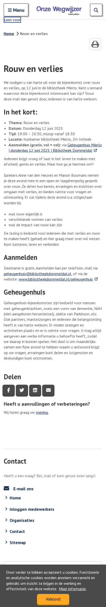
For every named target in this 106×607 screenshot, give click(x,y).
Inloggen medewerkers (32, 509)
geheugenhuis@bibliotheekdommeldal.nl (37, 273)
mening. (42, 412)
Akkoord (53, 599)
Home (9, 33)
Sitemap (18, 542)
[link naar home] (59, 10)
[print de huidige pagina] (95, 44)
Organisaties (22, 520)
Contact (17, 531)
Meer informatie (72, 588)
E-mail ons (23, 489)
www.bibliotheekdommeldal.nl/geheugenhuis (58, 279)
